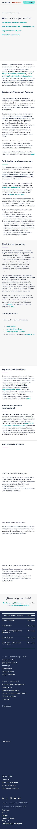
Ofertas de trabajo (9, 696)
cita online (11, 326)
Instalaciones (7, 668)
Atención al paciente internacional (18, 565)
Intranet (5, 815)
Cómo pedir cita (28, 26)
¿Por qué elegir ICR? (9, 663)
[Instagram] (11, 799)
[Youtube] (19, 799)
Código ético (6, 821)
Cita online (30, 2)
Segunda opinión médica (11, 389)
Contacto (5, 779)
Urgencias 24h (16, 2)
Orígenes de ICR (8, 660)
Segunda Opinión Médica (12, 31)
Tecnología (6, 666)
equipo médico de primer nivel (14, 74)
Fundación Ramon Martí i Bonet (14, 693)
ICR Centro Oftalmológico (14, 473)
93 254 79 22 (30, 334)
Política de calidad (8, 818)
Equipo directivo (8, 674)
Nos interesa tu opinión (11, 26)
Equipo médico (8, 672)
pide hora (17, 603)
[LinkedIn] (3, 799)
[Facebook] (15, 799)
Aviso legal (5, 810)
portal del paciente (17, 194)
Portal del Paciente (9, 785)
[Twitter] (7, 799)
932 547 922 (6, 2)
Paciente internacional (11, 35)
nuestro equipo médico (20, 605)
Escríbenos (7, 603)
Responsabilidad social (10, 690)
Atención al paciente (10, 782)
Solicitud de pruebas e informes (14, 22)
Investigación (7, 687)
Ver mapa (31, 615)
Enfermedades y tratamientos (13, 684)
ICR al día (5, 699)
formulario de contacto (11, 187)
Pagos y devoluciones (10, 788)
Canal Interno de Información (12, 823)
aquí (33, 154)
